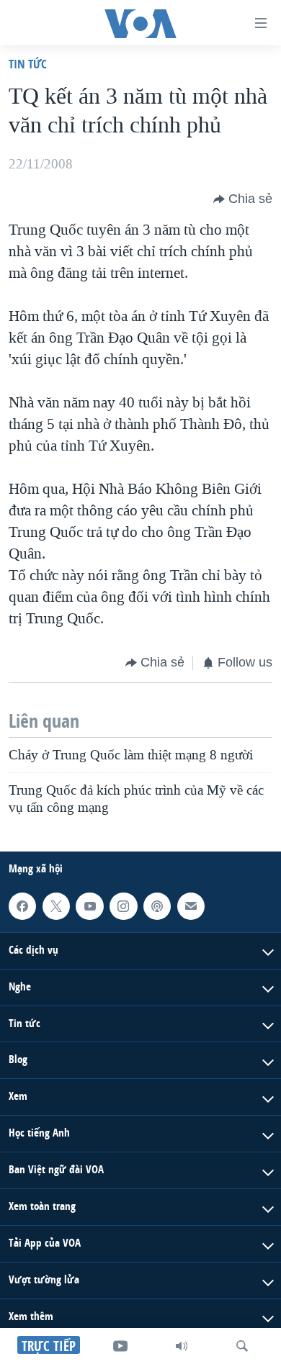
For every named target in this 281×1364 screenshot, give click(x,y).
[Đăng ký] (191, 905)
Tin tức (28, 63)
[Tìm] (242, 1346)
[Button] (242, 199)
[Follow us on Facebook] (22, 905)
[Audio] (181, 1346)
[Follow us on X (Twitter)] (56, 905)
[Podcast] (157, 905)
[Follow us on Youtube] (89, 905)
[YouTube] (120, 1346)
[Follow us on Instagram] (123, 905)
